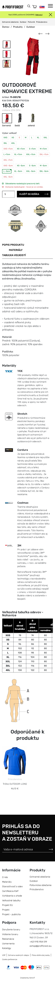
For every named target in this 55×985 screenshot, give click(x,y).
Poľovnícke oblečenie (40, 885)
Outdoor (23, 22)
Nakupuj (38, 15)
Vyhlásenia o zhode (12, 895)
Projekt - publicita (11, 914)
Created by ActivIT (27, 978)
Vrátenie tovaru (10, 934)
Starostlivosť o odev (12, 886)
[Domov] (12, 7)
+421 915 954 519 (38, 941)
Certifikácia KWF (10, 891)
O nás (5, 877)
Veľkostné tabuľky (11, 900)
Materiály (16, 250)
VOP (4, 955)
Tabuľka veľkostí (14, 255)
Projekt (5, 909)
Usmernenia (8, 943)
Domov (5, 27)
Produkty (18, 27)
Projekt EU (7, 905)
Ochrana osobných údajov (18, 955)
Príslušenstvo (41, 22)
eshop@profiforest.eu (40, 946)
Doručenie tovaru (11, 929)
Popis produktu (13, 244)
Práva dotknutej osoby (41, 955)
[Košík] (34, 6)
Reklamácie (8, 939)
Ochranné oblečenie (10, 22)
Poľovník (31, 22)
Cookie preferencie (9, 959)
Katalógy (6, 948)
